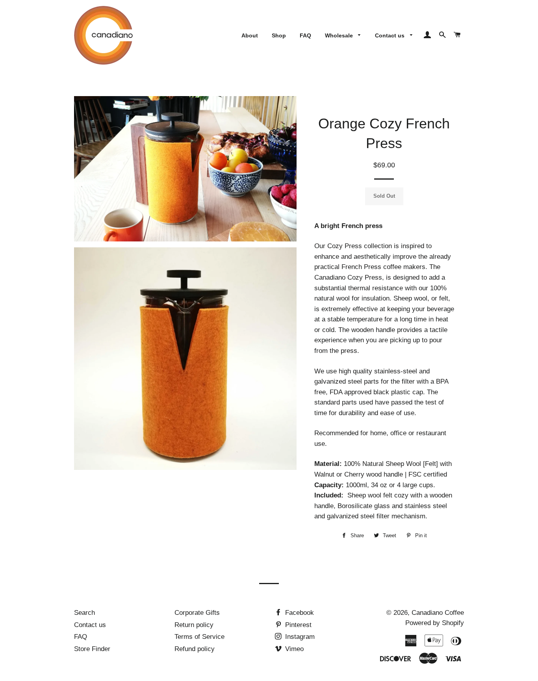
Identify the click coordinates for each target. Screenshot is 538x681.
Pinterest (297, 625)
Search (84, 612)
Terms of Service (199, 636)
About (249, 35)
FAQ (305, 35)
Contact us (390, 35)
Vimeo (293, 649)
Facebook (298, 612)
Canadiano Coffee (438, 612)
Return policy (193, 625)
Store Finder (92, 649)
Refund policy (194, 649)
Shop (279, 35)
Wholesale (339, 35)
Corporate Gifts (197, 612)
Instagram (299, 636)
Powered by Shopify (434, 623)
